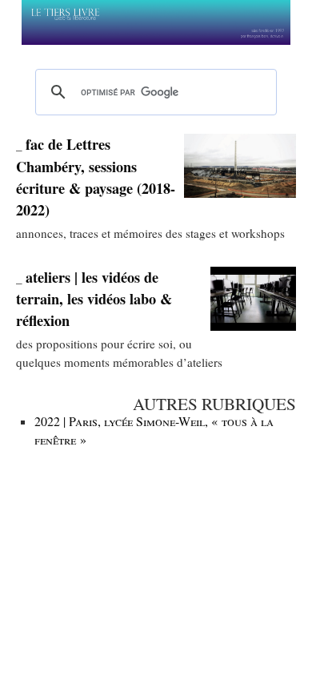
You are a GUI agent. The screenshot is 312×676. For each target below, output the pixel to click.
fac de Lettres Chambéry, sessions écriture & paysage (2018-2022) (95, 177)
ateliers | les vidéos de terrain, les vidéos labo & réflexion (94, 299)
